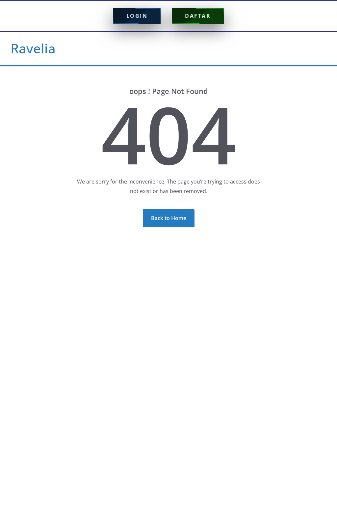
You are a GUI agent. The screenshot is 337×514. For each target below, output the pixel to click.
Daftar (198, 15)
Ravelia (33, 48)
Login (137, 15)
